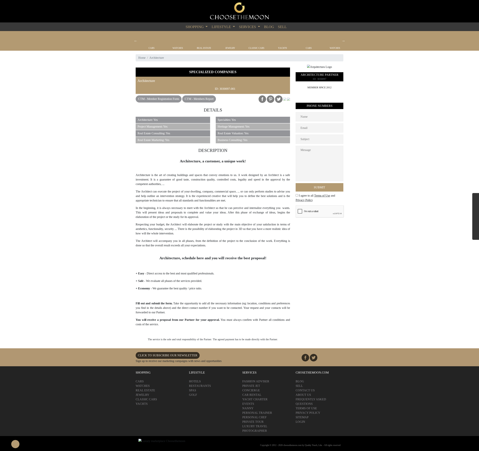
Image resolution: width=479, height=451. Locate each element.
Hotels (195, 381)
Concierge (251, 390)
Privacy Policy (304, 200)
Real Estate (204, 48)
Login (300, 421)
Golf (193, 394)
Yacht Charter (255, 399)
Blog (269, 27)
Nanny (248, 408)
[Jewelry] (230, 38)
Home (142, 57)
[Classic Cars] (256, 38)
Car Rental (251, 394)
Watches (178, 48)
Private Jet (251, 385)
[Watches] (178, 38)
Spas (192, 390)
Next (343, 40)
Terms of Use (322, 195)
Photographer (254, 430)
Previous (136, 40)
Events (248, 403)
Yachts (282, 48)
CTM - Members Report (199, 98)
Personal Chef (254, 417)
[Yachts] (282, 38)
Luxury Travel (254, 426)
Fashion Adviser (255, 381)
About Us (303, 394)
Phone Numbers (319, 105)
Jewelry (230, 48)
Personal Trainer (257, 412)
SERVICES (248, 27)
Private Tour (253, 421)
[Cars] (151, 38)
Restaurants (200, 385)
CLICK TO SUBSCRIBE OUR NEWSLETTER (167, 355)
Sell (282, 27)
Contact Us (305, 390)
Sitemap (302, 417)
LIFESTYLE (222, 27)
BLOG (300, 381)
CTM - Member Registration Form (158, 98)
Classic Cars (256, 48)
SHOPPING (195, 27)
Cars (152, 48)
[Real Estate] (204, 38)
